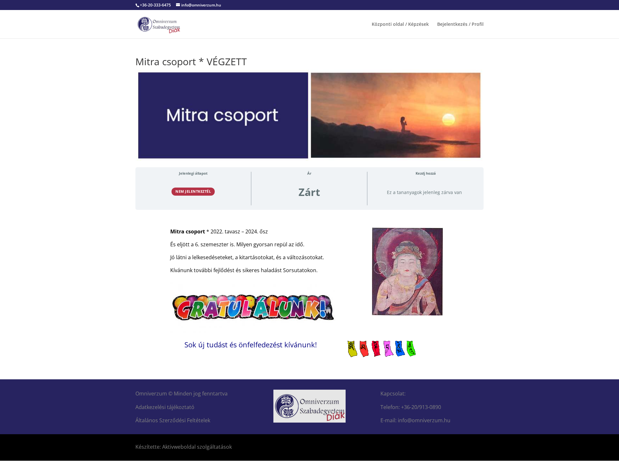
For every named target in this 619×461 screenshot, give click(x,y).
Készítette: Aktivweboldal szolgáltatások (183, 446)
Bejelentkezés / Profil (460, 24)
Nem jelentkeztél (193, 191)
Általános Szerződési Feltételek (172, 420)
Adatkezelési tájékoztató (164, 407)
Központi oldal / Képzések (400, 24)
